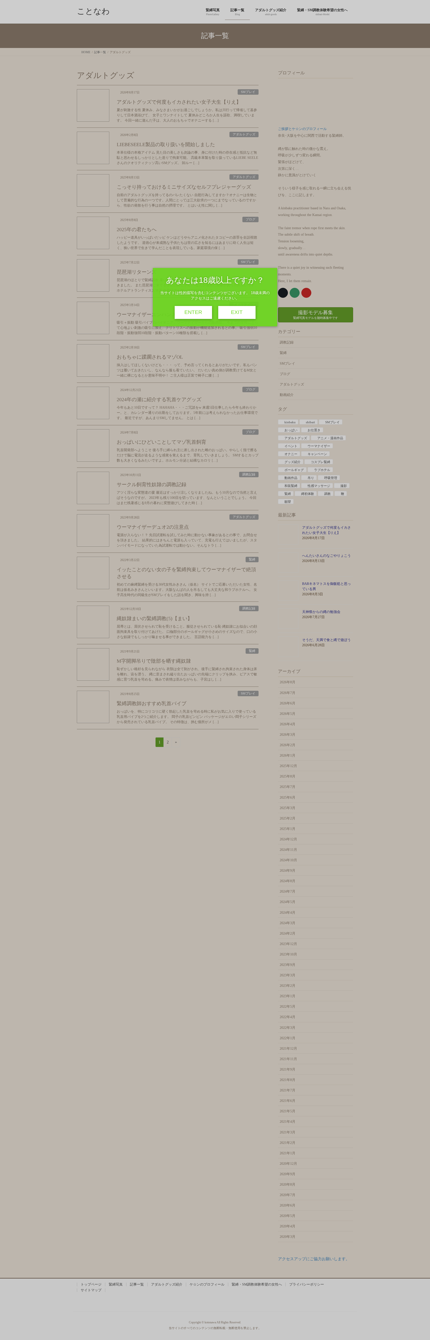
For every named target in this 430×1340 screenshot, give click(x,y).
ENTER (193, 312)
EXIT (237, 312)
